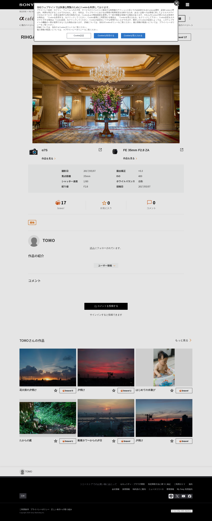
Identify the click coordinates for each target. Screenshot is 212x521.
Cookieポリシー (66, 27)
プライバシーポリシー (74, 30)
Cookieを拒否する (106, 35)
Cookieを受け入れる (133, 35)
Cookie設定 (79, 35)
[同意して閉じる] (176, 3)
